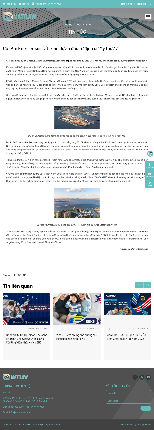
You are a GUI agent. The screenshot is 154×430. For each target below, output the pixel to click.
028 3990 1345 (22, 406)
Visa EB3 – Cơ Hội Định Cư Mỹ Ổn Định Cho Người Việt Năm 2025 (126, 336)
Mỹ (67, 60)
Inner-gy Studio (144, 424)
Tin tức (78, 25)
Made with (126, 424)
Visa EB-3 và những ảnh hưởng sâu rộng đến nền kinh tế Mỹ (76, 336)
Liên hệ (25, 3)
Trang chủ (11, 3)
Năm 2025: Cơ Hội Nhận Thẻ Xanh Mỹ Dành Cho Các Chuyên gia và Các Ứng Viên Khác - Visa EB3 (26, 338)
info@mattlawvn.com (20, 412)
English (141, 4)
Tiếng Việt (126, 4)
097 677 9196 (54, 3)
